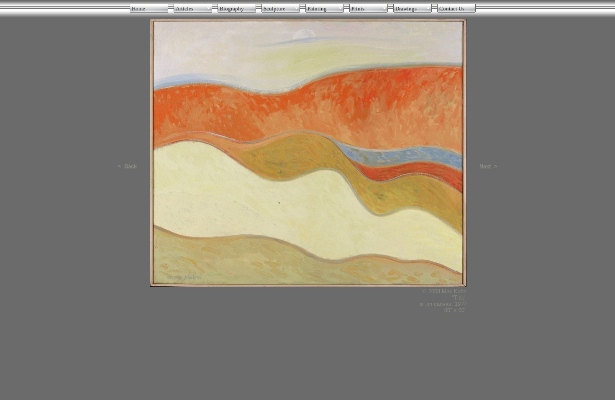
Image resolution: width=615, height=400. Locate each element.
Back (130, 166)
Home (138, 8)
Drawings (406, 8)
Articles (184, 8)
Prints (357, 8)
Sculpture (274, 8)
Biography (232, 8)
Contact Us (451, 8)
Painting (317, 8)
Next (485, 166)
